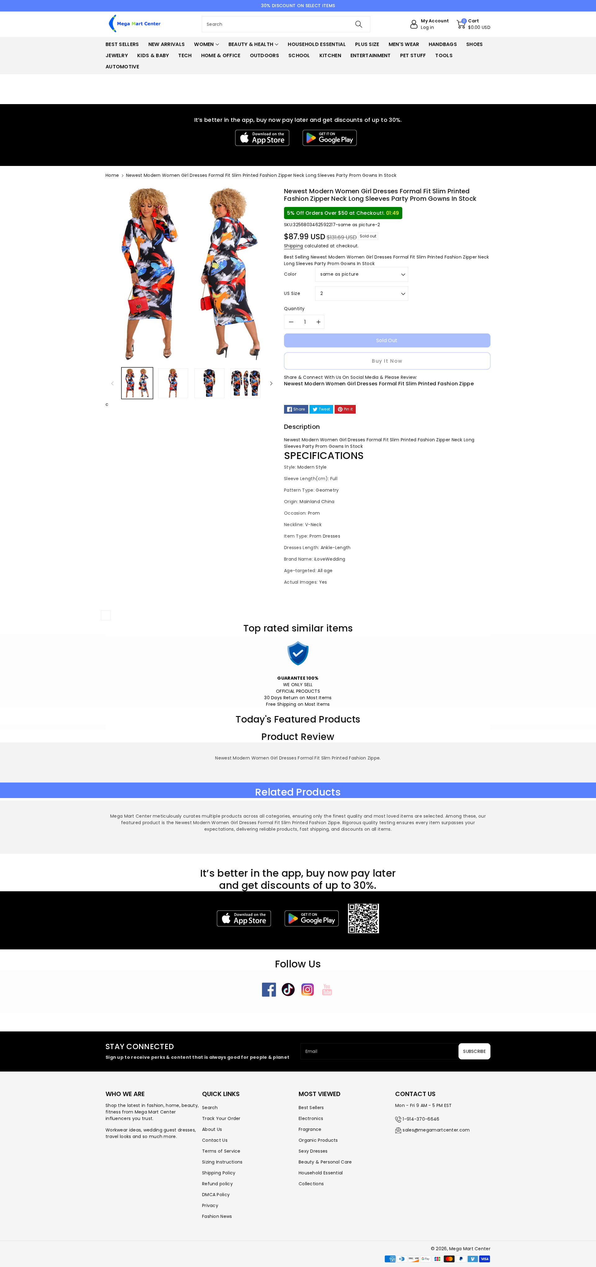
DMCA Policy (216, 1194)
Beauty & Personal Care (325, 1162)
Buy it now (387, 361)
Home (112, 175)
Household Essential (321, 1173)
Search (210, 1107)
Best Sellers (311, 1107)
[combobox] (286, 24)
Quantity (294, 308)
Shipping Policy (219, 1173)
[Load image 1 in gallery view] (137, 383)
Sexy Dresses (313, 1151)
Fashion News (217, 1216)
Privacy (210, 1205)
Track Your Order (221, 1118)
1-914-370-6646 (421, 1119)
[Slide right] (271, 383)
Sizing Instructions (222, 1162)
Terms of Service (221, 1151)
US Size (292, 293)
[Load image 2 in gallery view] (173, 383)
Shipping (293, 246)
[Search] (359, 24)
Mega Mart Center (469, 1249)
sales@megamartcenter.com (436, 1130)
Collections (311, 1184)
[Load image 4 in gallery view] (245, 383)
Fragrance (310, 1129)
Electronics (311, 1118)
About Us (212, 1129)
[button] (473, 24)
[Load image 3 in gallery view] (209, 383)
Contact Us (215, 1140)
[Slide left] (112, 383)
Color (290, 274)
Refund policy (217, 1184)
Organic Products (318, 1140)
